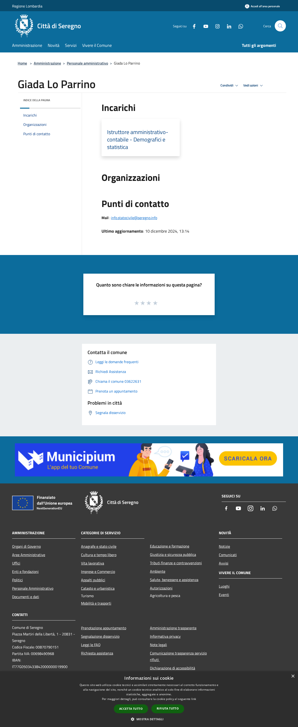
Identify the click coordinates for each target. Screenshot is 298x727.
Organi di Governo (26, 546)
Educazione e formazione (169, 546)
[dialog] (149, 699)
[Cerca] (280, 25)
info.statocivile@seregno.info (134, 218)
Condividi (227, 85)
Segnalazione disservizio (100, 636)
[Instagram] (215, 26)
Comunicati (228, 555)
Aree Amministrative (28, 555)
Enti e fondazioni (25, 571)
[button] (148, 719)
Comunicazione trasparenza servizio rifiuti (178, 656)
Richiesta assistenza (97, 653)
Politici (17, 580)
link (193, 699)
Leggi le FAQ (91, 645)
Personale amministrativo (87, 63)
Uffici (16, 563)
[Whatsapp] (239, 26)
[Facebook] (192, 26)
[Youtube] (204, 26)
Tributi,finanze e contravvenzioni (176, 563)
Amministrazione (47, 63)
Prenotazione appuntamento (103, 628)
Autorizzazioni (161, 588)
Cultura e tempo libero (98, 555)
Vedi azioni (251, 85)
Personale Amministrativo (32, 588)
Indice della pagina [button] (36, 100)
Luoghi (224, 586)
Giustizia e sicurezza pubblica (173, 554)
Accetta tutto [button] (131, 709)
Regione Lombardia (27, 6)
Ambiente (157, 571)
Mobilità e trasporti (96, 603)
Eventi (224, 594)
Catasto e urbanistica (98, 588)
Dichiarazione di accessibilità (172, 668)
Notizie (224, 546)
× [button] (293, 676)
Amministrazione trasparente (173, 628)
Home (22, 63)
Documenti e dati (25, 597)
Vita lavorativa (92, 563)
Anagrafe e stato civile (98, 546)
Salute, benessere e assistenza (174, 579)
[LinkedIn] (227, 26)
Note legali (158, 645)
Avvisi (223, 563)
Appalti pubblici (93, 580)
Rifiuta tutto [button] (168, 708)
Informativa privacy (165, 636)
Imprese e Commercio (98, 571)
